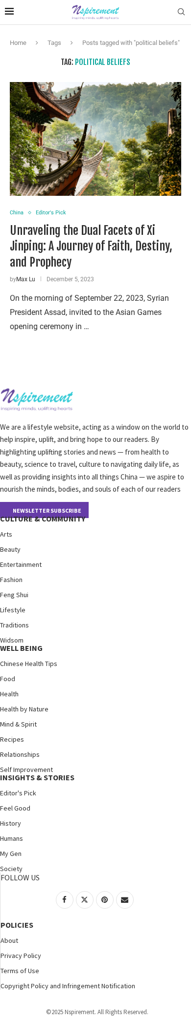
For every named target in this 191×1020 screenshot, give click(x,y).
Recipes (12, 739)
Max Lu (25, 279)
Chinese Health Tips (28, 663)
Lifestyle (12, 609)
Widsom (12, 640)
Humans (11, 838)
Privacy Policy (20, 955)
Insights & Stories (37, 777)
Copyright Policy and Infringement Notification (67, 985)
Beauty (10, 549)
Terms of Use (19, 970)
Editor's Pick (18, 793)
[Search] (181, 12)
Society (11, 868)
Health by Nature (24, 709)
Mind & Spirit (18, 724)
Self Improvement (26, 769)
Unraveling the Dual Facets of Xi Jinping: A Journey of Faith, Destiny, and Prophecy (91, 246)
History (10, 823)
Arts (6, 534)
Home (18, 42)
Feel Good (15, 808)
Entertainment (21, 564)
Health (9, 693)
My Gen (11, 853)
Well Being (21, 648)
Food (7, 678)
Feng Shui (14, 594)
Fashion (11, 579)
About (9, 940)
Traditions (14, 625)
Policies (16, 925)
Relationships (20, 754)
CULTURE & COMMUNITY (42, 518)
